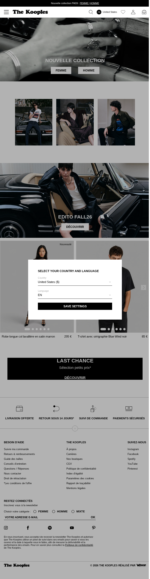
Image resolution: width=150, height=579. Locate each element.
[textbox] (75, 282)
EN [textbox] (40, 295)
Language (43, 293)
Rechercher (92, 12)
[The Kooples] (31, 12)
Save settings (75, 306)
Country (48, 280)
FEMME (84, 3)
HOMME (94, 3)
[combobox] (75, 282)
